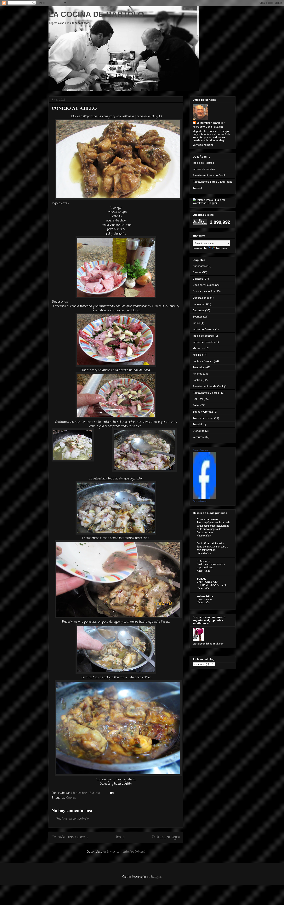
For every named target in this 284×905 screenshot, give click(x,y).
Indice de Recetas (204, 342)
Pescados (199, 367)
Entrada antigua (166, 837)
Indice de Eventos (203, 329)
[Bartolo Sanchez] (204, 497)
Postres (197, 379)
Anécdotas (199, 265)
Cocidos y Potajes (203, 284)
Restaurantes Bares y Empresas (212, 181)
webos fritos (205, 596)
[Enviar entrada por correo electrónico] (112, 793)
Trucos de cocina (203, 418)
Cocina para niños (204, 291)
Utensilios (198, 430)
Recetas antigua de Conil (208, 386)
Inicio (120, 837)
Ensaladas (199, 304)
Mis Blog (198, 354)
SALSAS (198, 399)
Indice (196, 322)
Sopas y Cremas (203, 411)
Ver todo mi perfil (203, 144)
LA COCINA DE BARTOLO (96, 14)
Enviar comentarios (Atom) (126, 852)
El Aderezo (204, 561)
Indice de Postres (203, 162)
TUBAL (201, 578)
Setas (196, 405)
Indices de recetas (204, 169)
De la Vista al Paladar (210, 543)
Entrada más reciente (70, 837)
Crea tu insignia (200, 501)
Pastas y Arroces (203, 361)
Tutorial (197, 188)
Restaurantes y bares (206, 392)
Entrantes (198, 310)
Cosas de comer (207, 519)
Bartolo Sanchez (200, 450)
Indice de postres (203, 335)
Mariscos (198, 348)
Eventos (197, 316)
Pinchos (197, 373)
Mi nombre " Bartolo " (210, 122)
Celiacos (198, 278)
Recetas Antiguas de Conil (209, 175)
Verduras (198, 436)
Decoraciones (201, 297)
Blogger (156, 877)
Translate (221, 248)
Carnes (71, 798)
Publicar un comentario (72, 818)
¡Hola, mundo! (204, 599)
